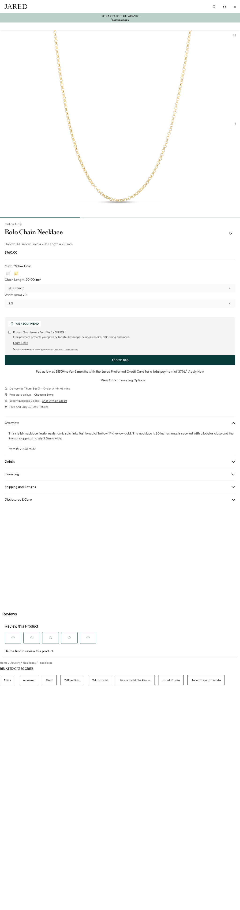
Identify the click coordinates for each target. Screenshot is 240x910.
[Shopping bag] (224, 6)
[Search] (214, 6)
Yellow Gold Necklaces (135, 680)
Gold (49, 680)
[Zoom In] (235, 35)
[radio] (8, 273)
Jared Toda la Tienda (206, 680)
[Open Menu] (235, 6)
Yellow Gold (72, 680)
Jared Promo (171, 680)
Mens (7, 680)
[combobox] (120, 288)
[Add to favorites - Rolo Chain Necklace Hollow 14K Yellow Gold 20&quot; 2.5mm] (230, 233)
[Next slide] (235, 124)
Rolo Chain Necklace (34, 232)
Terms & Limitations (66, 349)
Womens (28, 680)
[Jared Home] (15, 6)
